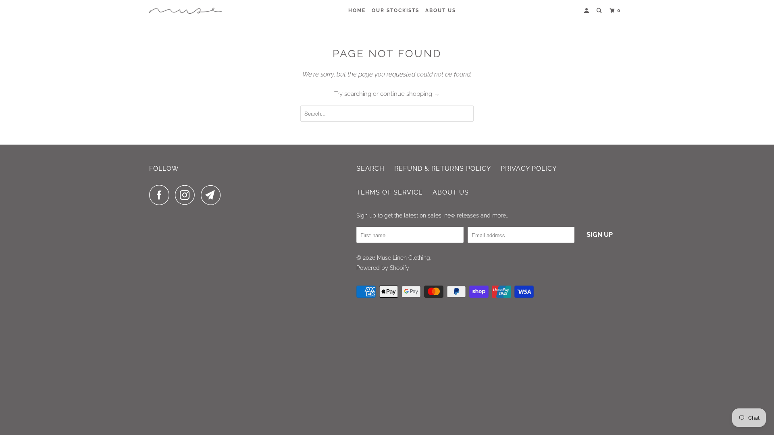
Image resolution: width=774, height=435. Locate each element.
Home (357, 10)
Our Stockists (395, 10)
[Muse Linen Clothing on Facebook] (161, 195)
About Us (440, 10)
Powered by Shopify (382, 268)
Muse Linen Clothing (403, 258)
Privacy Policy (529, 168)
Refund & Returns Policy (442, 168)
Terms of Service (389, 192)
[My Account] (587, 10)
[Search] (600, 10)
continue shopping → (410, 93)
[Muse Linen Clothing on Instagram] (187, 195)
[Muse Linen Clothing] (185, 11)
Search (370, 168)
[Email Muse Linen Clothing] (213, 195)
